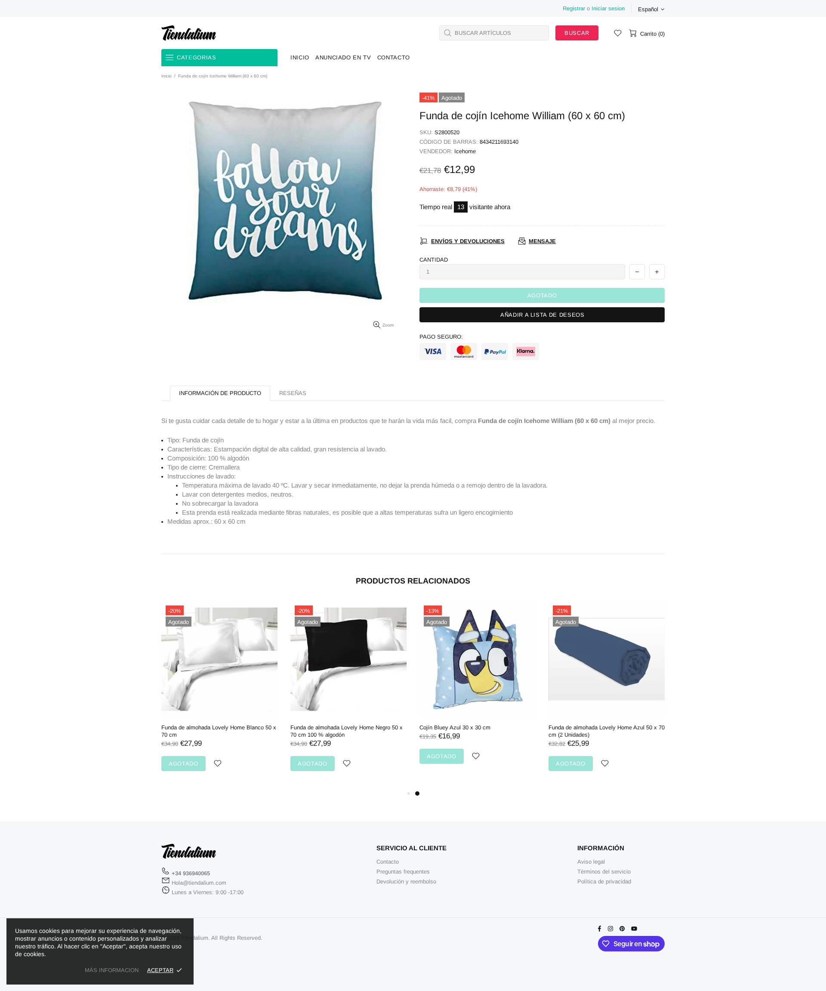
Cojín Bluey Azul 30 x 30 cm (454, 727)
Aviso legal (591, 861)
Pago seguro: (441, 336)
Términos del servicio (604, 871)
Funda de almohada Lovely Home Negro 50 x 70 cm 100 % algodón (346, 731)
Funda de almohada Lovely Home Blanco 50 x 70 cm (218, 731)
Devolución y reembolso (406, 881)
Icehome (465, 151)
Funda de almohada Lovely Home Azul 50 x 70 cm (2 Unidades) (607, 731)
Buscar (576, 33)
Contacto (387, 861)
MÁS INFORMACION (112, 970)
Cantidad (433, 259)
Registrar (574, 8)
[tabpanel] (477, 691)
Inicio (166, 76)
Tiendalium (188, 32)
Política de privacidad (604, 881)
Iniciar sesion (608, 8)
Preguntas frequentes (403, 871)
